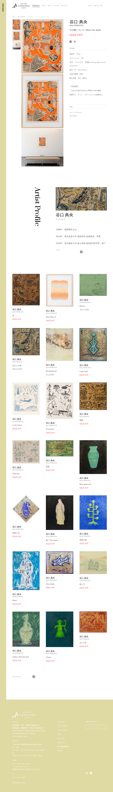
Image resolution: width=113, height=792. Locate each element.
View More (16, 677)
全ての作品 (21, 16)
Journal (56, 5)
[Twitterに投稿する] (75, 42)
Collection (61, 722)
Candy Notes (62, 730)
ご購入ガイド (61, 742)
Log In (90, 5)
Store (49, 5)
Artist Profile (62, 726)
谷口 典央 (73, 116)
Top (13, 16)
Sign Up (96, 5)
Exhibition (36, 5)
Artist (44, 5)
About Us (64, 5)
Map (17, 747)
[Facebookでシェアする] (71, 42)
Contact (59, 750)
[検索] (101, 5)
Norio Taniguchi (76, 112)
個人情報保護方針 (63, 746)
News (59, 734)
